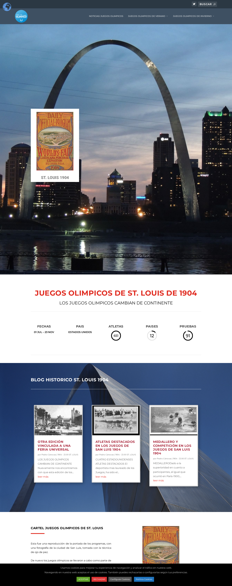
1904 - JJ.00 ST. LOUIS (68, 454)
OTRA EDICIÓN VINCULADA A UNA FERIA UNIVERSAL (54, 445)
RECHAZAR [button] (99, 579)
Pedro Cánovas (49, 454)
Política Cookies (144, 579)
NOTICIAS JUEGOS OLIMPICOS (106, 16)
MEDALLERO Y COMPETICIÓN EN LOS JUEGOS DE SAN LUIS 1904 (172, 447)
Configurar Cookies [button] (120, 579)
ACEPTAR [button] (83, 579)
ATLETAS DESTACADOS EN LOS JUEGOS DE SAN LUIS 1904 (115, 445)
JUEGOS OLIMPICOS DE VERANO (146, 16)
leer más (43, 476)
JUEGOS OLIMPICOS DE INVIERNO (192, 16)
